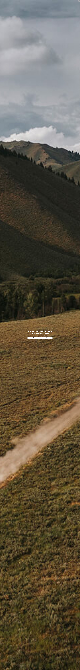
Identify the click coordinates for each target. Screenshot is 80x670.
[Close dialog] (79, 1)
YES (34, 337)
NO (46, 337)
